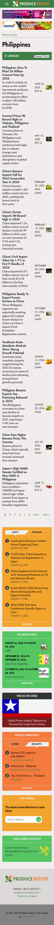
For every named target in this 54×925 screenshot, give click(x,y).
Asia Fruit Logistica (16, 663)
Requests (37, 744)
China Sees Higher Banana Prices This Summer (14, 438)
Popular (36, 532)
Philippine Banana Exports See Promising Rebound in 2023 (14, 396)
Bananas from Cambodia (25, 769)
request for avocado (22, 760)
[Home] (31, 3)
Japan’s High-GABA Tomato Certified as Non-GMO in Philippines (15, 474)
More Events (27, 683)
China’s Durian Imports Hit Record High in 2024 (14, 216)
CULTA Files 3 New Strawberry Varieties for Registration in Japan (29, 557)
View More (27, 788)
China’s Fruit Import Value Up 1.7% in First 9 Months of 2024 (14, 262)
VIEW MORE (27, 624)
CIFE (8, 650)
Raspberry (17, 779)
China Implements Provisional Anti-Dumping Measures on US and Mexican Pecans (29, 574)
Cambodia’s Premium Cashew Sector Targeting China (28, 542)
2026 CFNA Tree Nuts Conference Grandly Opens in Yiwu (28, 608)
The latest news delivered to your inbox (25, 809)
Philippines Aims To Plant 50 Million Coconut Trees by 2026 (14, 73)
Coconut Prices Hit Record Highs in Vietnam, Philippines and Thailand (15, 121)
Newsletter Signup (27, 896)
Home (5, 35)
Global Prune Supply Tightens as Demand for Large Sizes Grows (27, 722)
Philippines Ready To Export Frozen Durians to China (15, 297)
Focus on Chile (27, 696)
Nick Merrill (28, 916)
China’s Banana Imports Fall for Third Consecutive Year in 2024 (13, 177)
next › (36, 514)
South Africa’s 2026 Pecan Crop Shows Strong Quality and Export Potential (29, 591)
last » (46, 514)
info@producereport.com (26, 892)
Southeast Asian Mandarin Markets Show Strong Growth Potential (14, 348)
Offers (15, 744)
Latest (15, 532)
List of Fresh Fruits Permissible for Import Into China (21, 851)
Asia (14, 35)
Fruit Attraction (14, 677)
